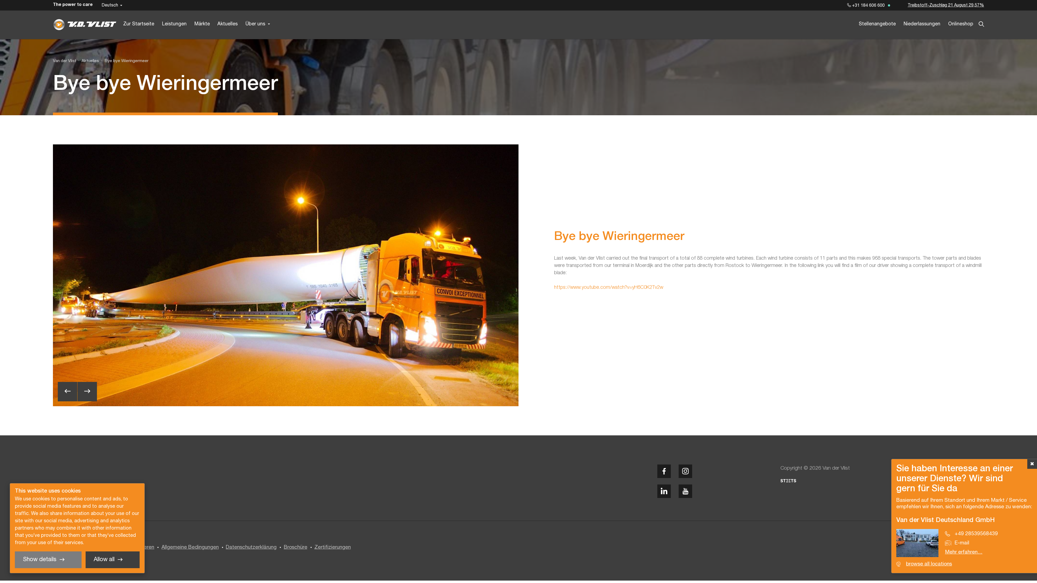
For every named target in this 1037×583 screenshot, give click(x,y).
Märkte (202, 24)
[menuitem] (87, 61)
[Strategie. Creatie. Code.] (788, 480)
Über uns (255, 24)
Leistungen (174, 24)
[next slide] (87, 391)
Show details (39, 559)
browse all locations (929, 564)
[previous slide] (67, 391)
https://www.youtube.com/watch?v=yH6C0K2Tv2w (608, 287)
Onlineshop (960, 24)
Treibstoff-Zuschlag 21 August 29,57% (946, 5)
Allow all (104, 559)
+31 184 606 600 (868, 6)
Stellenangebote (877, 24)
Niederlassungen (922, 24)
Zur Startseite (138, 24)
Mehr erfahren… (963, 552)
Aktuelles (227, 24)
